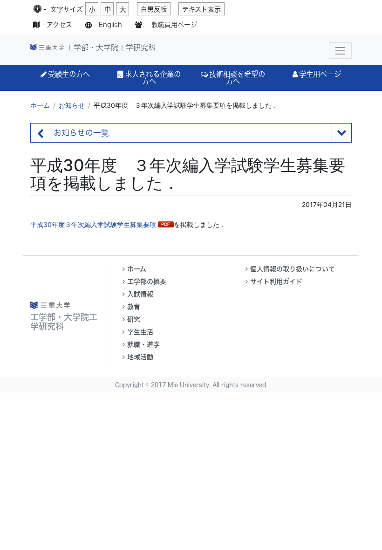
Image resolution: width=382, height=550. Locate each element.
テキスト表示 (201, 9)
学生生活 (140, 332)
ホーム (40, 105)
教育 (133, 306)
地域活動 (140, 357)
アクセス (59, 24)
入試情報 (140, 294)
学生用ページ (320, 74)
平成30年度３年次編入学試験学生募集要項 (93, 224)
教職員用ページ (174, 24)
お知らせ (72, 105)
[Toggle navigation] (340, 50)
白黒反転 (154, 9)
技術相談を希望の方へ (237, 77)
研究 (133, 319)
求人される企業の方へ (153, 77)
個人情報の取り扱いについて (292, 269)
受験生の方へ (69, 74)
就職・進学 (143, 344)
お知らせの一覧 (81, 133)
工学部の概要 (146, 281)
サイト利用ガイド (276, 281)
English (110, 24)
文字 (66, 9)
